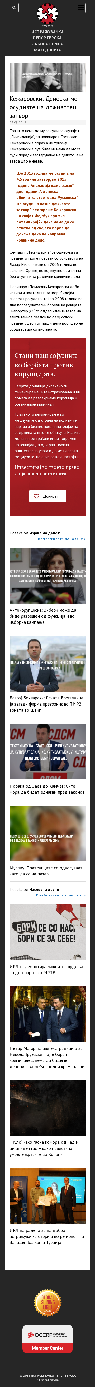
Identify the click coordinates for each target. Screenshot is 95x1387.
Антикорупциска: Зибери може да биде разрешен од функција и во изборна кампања (43, 616)
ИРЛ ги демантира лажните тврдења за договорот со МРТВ (46, 969)
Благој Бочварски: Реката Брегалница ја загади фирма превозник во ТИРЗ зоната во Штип (46, 704)
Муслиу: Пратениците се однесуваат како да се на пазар (46, 871)
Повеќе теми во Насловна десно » (61, 895)
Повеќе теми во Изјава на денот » (61, 539)
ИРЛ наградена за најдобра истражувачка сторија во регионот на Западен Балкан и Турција (47, 1236)
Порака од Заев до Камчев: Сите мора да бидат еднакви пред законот (47, 789)
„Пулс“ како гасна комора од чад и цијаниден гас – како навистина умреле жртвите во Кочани (44, 1148)
